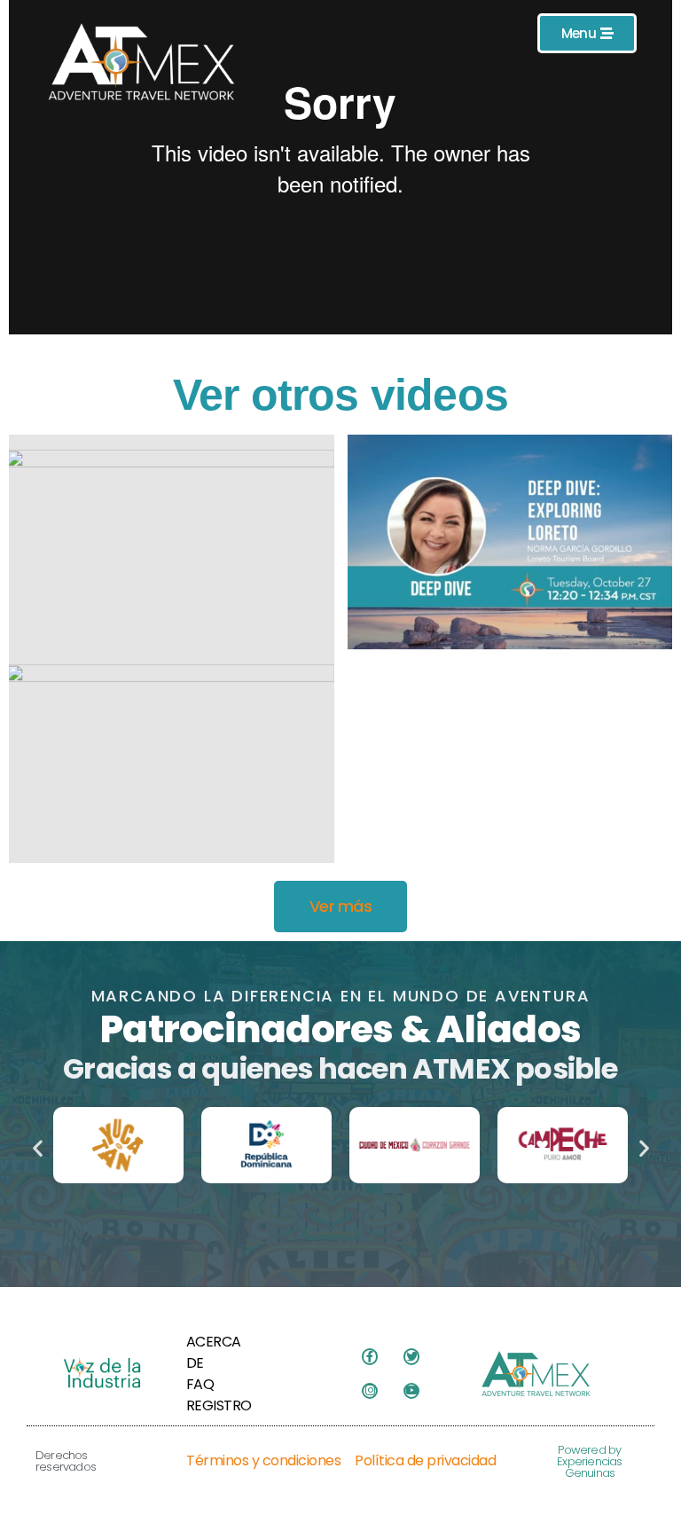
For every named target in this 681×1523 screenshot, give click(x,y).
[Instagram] (370, 1391)
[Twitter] (411, 1356)
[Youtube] (411, 1391)
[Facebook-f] (370, 1356)
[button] (38, 1148)
